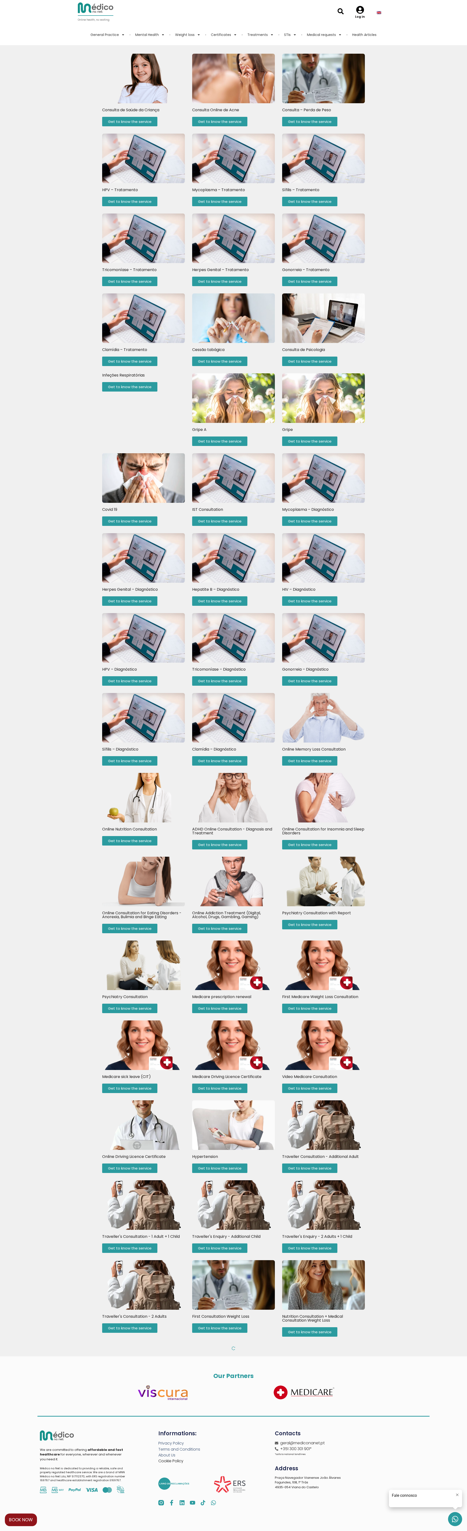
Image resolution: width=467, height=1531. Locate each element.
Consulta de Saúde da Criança (130, 110)
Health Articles (364, 34)
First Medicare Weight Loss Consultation (320, 997)
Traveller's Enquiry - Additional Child (226, 1236)
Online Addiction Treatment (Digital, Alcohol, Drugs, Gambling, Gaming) (226, 915)
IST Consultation (207, 509)
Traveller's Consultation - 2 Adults (134, 1316)
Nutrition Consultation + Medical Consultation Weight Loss (312, 1318)
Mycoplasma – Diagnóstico (308, 509)
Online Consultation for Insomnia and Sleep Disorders (323, 831)
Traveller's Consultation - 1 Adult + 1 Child (141, 1236)
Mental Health (147, 34)
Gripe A (199, 429)
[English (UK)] (382, 12)
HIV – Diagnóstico (298, 589)
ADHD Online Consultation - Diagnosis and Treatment (232, 831)
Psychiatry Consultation (125, 997)
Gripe (287, 429)
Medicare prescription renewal (221, 997)
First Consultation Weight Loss (220, 1316)
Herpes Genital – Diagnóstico (130, 589)
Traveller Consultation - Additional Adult (320, 1156)
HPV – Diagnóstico (119, 669)
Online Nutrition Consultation (129, 829)
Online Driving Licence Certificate (134, 1156)
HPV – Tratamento (120, 190)
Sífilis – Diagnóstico (120, 749)
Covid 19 (109, 509)
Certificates (221, 34)
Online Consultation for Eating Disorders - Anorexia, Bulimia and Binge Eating (141, 915)
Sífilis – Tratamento (300, 190)
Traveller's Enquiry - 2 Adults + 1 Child (317, 1236)
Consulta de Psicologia (303, 349)
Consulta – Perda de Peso (306, 110)
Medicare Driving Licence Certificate (226, 1076)
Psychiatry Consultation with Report (316, 913)
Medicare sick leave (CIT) (126, 1076)
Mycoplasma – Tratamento (218, 190)
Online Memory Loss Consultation (314, 749)
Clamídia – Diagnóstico (214, 749)
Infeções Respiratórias (123, 375)
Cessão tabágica (208, 349)
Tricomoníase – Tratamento (129, 270)
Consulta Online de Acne (215, 110)
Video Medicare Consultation (309, 1076)
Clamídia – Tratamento (124, 349)
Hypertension (205, 1156)
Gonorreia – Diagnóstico (305, 669)
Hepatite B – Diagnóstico (215, 589)
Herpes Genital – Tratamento (220, 270)
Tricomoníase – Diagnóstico (219, 669)
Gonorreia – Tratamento (306, 270)
